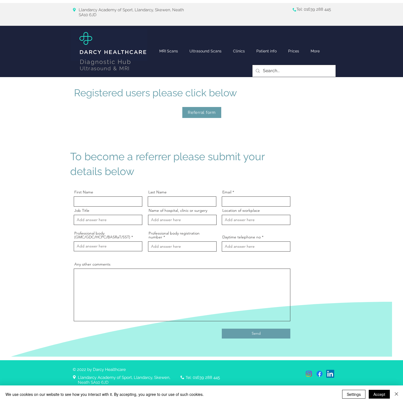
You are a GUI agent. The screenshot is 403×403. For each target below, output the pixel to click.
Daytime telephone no (241, 237)
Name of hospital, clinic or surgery (178, 210)
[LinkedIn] (330, 374)
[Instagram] (309, 374)
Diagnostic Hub (105, 61)
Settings (354, 394)
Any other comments (92, 264)
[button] (239, 51)
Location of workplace (241, 210)
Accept (379, 394)
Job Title (81, 210)
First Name (83, 192)
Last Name (157, 192)
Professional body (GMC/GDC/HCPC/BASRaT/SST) (102, 235)
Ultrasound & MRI (105, 68)
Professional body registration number (174, 235)
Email (226, 192)
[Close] (396, 394)
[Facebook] (319, 374)
